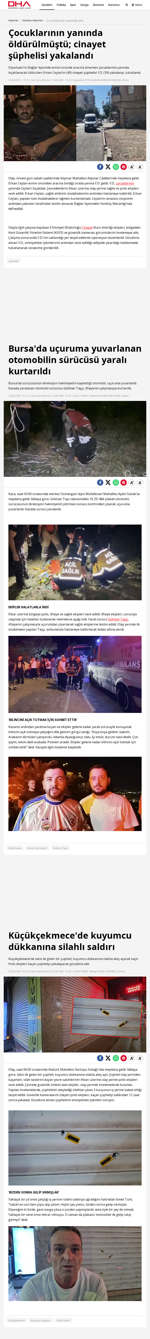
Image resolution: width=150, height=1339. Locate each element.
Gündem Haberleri (32, 20)
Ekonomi (98, 5)
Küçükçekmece (19, 959)
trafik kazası (15, 848)
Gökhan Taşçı (74, 388)
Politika (61, 5)
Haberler (13, 20)
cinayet (77, 72)
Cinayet (87, 227)
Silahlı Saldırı (63, 1320)
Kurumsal (114, 5)
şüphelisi (90, 72)
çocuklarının (108, 67)
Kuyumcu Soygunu (41, 1320)
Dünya (84, 5)
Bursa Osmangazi (37, 848)
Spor (73, 5)
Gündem (47, 5)
